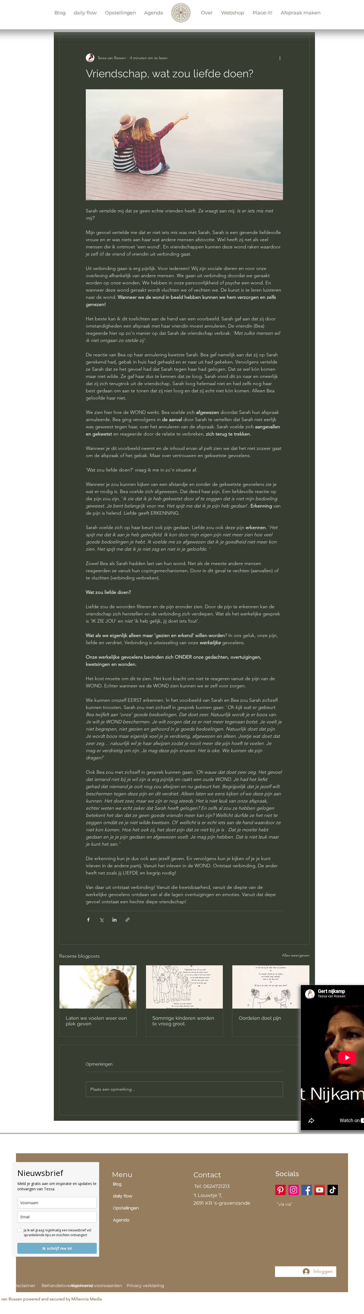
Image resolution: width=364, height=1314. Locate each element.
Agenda (121, 1220)
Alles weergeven (296, 955)
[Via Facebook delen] (88, 919)
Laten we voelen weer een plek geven (96, 1020)
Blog (117, 1184)
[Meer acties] (280, 58)
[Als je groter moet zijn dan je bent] (184, 987)
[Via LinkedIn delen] (114, 919)
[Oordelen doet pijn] (270, 987)
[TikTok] (332, 1190)
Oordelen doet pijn (260, 1018)
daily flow (122, 1196)
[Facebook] (306, 1190)
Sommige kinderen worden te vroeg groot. (183, 1020)
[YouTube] (319, 1190)
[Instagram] (293, 1190)
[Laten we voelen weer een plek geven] (97, 987)
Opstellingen (126, 1208)
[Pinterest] (280, 1190)
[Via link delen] (127, 919)
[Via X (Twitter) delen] (101, 919)
